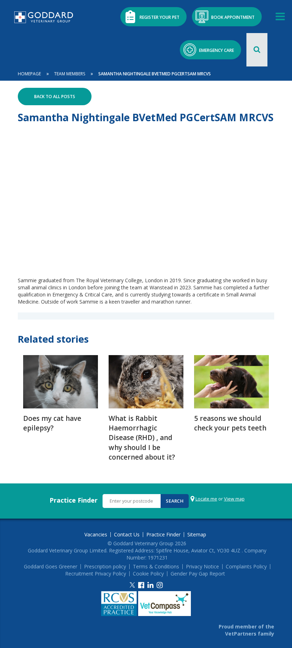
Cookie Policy (148, 573)
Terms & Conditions (156, 566)
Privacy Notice (202, 566)
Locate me (206, 499)
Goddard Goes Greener (50, 566)
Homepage (29, 74)
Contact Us (127, 534)
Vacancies (95, 534)
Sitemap (196, 534)
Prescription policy (105, 566)
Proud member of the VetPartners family (246, 630)
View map (234, 499)
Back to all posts (54, 96)
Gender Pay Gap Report (198, 573)
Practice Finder (73, 500)
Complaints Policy (246, 566)
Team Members (69, 74)
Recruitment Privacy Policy (95, 573)
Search (174, 501)
